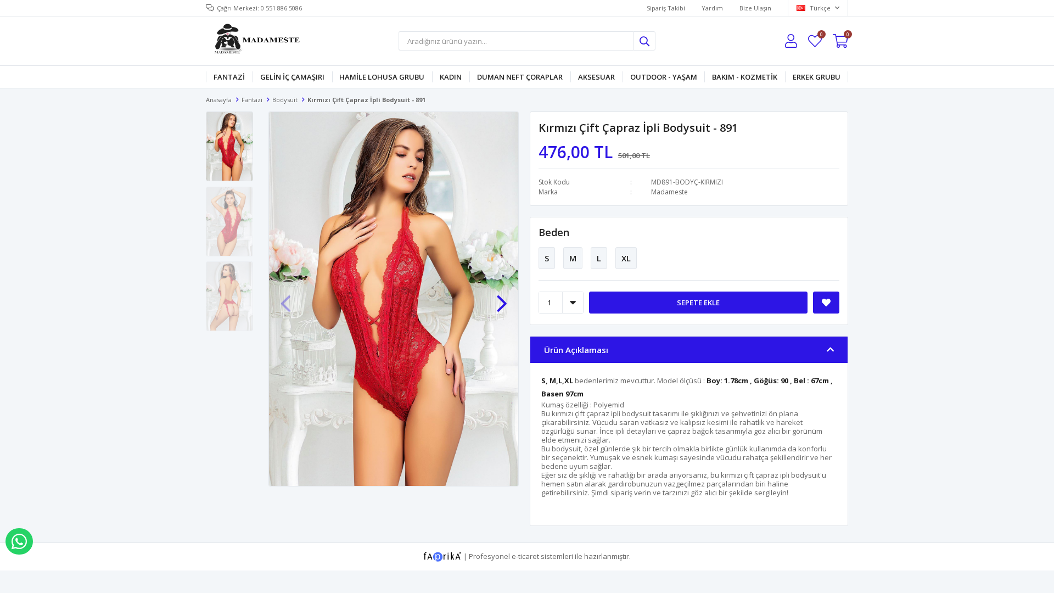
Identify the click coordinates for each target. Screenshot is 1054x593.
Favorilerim (821, 36)
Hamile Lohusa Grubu (381, 77)
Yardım (712, 8)
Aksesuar (596, 77)
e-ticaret (525, 556)
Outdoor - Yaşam (663, 77)
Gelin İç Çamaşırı (292, 77)
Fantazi (229, 77)
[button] (502, 298)
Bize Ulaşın (755, 8)
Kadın (451, 77)
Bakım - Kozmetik (744, 77)
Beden (554, 232)
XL (626, 258)
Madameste (669, 192)
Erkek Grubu (816, 77)
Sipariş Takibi (666, 8)
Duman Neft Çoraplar (520, 77)
